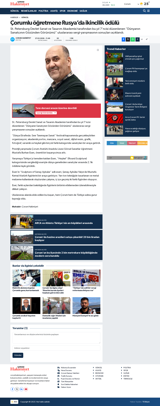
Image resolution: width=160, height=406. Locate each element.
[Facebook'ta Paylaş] (123, 39)
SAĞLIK (83, 11)
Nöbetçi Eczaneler (68, 368)
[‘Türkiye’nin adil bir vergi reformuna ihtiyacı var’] (86, 278)
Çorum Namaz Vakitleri (70, 373)
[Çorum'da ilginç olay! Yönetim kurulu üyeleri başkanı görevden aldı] (56, 278)
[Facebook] (12, 389)
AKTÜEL (98, 379)
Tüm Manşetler (67, 381)
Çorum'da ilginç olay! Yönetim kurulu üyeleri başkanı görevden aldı (53, 290)
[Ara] (144, 11)
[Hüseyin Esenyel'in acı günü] (86, 305)
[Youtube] (26, 389)
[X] (17, 389)
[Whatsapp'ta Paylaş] (132, 39)
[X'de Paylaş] (128, 39)
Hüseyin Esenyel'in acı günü (85, 316)
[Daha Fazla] (138, 39)
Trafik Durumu (66, 376)
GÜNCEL (14, 11)
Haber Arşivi (66, 387)
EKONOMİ (72, 11)
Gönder (18, 355)
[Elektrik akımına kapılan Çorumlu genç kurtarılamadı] (26, 278)
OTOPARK (99, 376)
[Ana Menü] (148, 11)
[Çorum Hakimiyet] (19, 4)
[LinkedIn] (21, 389)
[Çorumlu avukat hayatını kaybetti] (26, 305)
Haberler (14, 17)
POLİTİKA (43, 11)
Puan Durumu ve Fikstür (70, 379)
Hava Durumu (66, 370)
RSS (15, 402)
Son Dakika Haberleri (69, 384)
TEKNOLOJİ (128, 379)
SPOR (62, 11)
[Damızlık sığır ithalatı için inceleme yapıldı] (56, 305)
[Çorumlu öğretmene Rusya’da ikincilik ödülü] (56, 72)
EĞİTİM (126, 376)
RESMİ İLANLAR (28, 11)
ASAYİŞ (54, 11)
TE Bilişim (146, 402)
